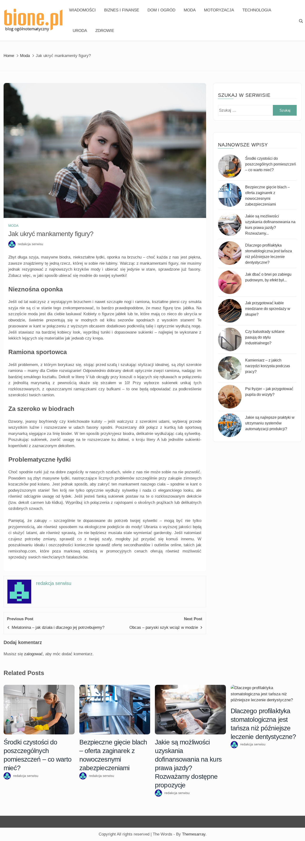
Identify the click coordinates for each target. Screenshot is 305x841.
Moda (190, 10)
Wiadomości (82, 10)
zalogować (33, 654)
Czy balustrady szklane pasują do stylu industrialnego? (265, 337)
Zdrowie (104, 30)
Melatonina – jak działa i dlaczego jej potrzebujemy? (58, 627)
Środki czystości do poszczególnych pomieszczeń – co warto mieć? (270, 164)
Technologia (256, 10)
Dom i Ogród (161, 10)
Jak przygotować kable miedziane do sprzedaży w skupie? (267, 308)
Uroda (80, 30)
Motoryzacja (219, 10)
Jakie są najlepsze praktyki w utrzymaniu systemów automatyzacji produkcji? (270, 423)
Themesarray (193, 834)
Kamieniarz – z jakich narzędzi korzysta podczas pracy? (267, 366)
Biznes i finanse (121, 10)
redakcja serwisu (30, 244)
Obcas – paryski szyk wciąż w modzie (163, 627)
